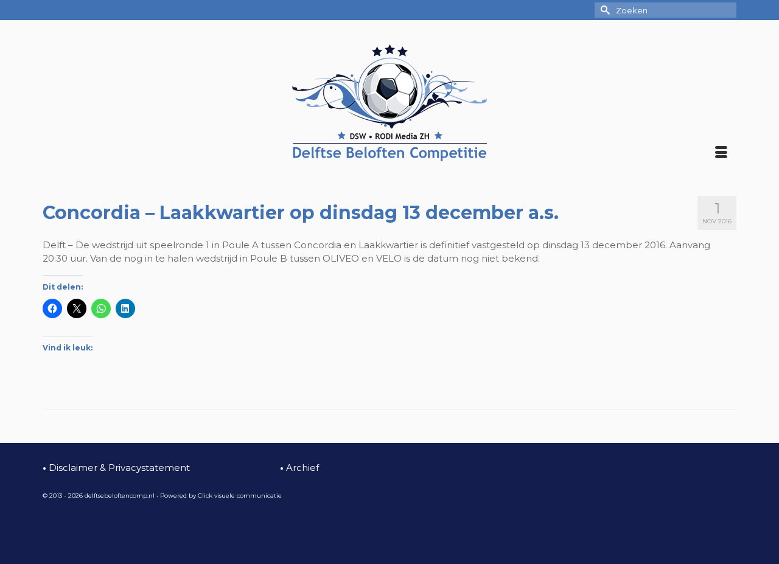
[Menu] (721, 153)
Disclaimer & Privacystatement (116, 467)
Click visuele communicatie (240, 496)
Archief (299, 467)
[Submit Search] (604, 10)
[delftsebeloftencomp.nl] (389, 103)
